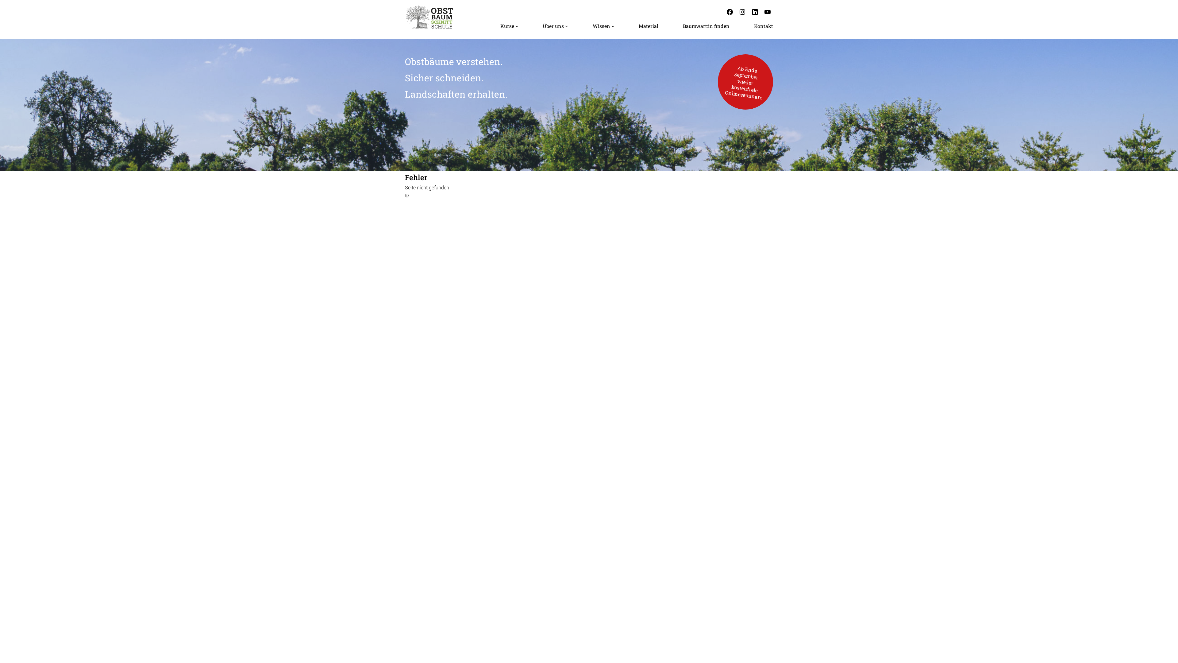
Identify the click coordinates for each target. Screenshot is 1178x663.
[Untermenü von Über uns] (566, 26)
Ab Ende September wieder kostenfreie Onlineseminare (744, 82)
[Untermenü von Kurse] (516, 26)
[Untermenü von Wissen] (612, 26)
